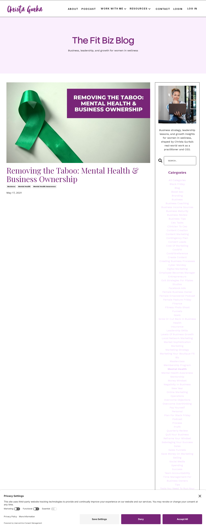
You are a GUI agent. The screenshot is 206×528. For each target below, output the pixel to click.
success (177, 469)
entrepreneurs (177, 276)
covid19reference (177, 253)
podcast (177, 419)
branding (177, 195)
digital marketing (177, 268)
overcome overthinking (177, 403)
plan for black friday (177, 415)
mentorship (177, 376)
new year (177, 388)
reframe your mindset (177, 438)
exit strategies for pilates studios (177, 282)
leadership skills (177, 330)
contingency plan (177, 238)
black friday (177, 184)
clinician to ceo (177, 226)
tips (177, 484)
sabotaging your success (177, 442)
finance (177, 303)
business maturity (177, 211)
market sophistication (177, 342)
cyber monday (177, 264)
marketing (177, 345)
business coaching (177, 203)
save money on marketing (177, 453)
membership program (177, 365)
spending (177, 465)
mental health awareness (44, 186)
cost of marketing (177, 245)
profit (177, 426)
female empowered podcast (177, 295)
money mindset (177, 380)
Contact (163, 9)
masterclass (177, 361)
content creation (177, 230)
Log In (192, 8)
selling (177, 457)
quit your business (177, 434)
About (73, 9)
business (11, 186)
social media (177, 461)
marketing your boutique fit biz (177, 355)
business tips (177, 218)
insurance (177, 326)
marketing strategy (177, 349)
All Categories (177, 180)
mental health (24, 186)
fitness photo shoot (177, 307)
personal (177, 411)
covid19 (177, 249)
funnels (177, 311)
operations (177, 395)
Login (178, 9)
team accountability (177, 473)
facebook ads (177, 288)
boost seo (177, 191)
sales (177, 446)
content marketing (177, 234)
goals (177, 315)
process (177, 422)
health (177, 322)
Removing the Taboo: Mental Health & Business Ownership (72, 174)
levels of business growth (177, 334)
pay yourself (177, 407)
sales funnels (177, 449)
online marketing (177, 392)
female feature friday (177, 299)
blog (177, 187)
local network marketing (177, 338)
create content (177, 257)
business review (177, 214)
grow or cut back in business (177, 318)
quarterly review (177, 430)
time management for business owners (177, 478)
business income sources (177, 207)
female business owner (177, 291)
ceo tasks (177, 222)
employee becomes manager (177, 272)
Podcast (88, 9)
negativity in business (177, 384)
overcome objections (177, 399)
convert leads (177, 241)
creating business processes (177, 261)
